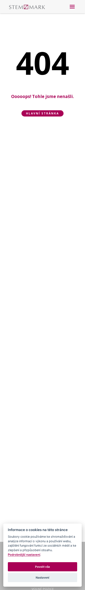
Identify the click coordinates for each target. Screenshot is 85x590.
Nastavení (42, 577)
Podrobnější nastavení (24, 554)
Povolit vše (42, 566)
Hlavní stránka (42, 113)
